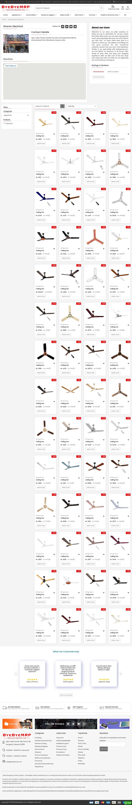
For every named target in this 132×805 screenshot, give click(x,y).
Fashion (38, 752)
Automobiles (31, 15)
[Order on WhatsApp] (127, 802)
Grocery (92, 15)
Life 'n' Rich (82, 743)
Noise (81, 752)
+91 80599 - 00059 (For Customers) (55, 2)
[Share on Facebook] (62, 26)
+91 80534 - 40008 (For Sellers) (81, 2)
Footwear (39, 761)
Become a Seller (120, 2)
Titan (80, 761)
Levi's (81, 738)
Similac (81, 741)
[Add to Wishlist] (54, 134)
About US (60, 738)
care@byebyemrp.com (103, 2)
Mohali (35, 775)
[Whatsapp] (75, 26)
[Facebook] (68, 724)
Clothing (38, 738)
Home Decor (40, 749)
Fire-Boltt (82, 755)
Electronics (79, 15)
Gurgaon (21, 775)
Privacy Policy (62, 749)
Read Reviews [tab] (98, 72)
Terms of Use (61, 746)
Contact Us (61, 752)
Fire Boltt (82, 764)
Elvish (81, 746)
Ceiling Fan (9, 123)
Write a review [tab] (113, 72)
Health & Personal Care (110, 15)
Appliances (16, 15)
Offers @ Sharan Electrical (16, 19)
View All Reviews (66, 695)
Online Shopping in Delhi (10, 775)
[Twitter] (73, 724)
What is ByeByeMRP (63, 741)
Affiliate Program (63, 743)
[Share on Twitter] (66, 26)
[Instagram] (84, 724)
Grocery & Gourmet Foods (44, 764)
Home (5, 15)
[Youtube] (79, 724)
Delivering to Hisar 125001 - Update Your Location (23, 2)
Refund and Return (63, 755)
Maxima (81, 758)
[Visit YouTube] (70, 26)
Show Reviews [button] (99, 77)
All (125, 15)
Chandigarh (28, 775)
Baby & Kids (65, 15)
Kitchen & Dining (41, 743)
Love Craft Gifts (84, 749)
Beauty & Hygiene (48, 15)
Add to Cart (41, 143)
